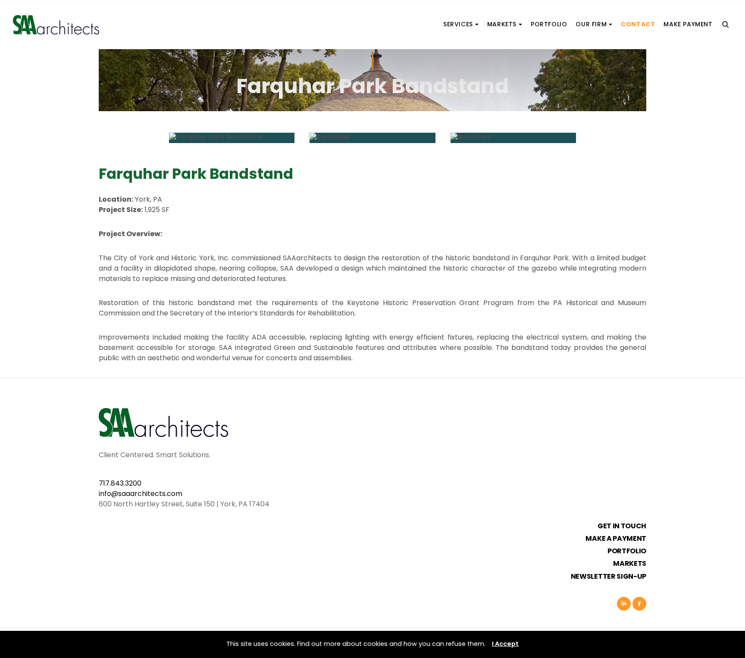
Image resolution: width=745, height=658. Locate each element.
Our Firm (591, 24)
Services (458, 24)
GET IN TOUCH (622, 526)
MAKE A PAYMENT (615, 539)
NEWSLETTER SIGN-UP (608, 577)
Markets (501, 24)
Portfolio (549, 24)
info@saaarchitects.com (140, 494)
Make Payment (688, 24)
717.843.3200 (120, 483)
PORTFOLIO (626, 551)
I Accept (505, 643)
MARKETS (629, 564)
